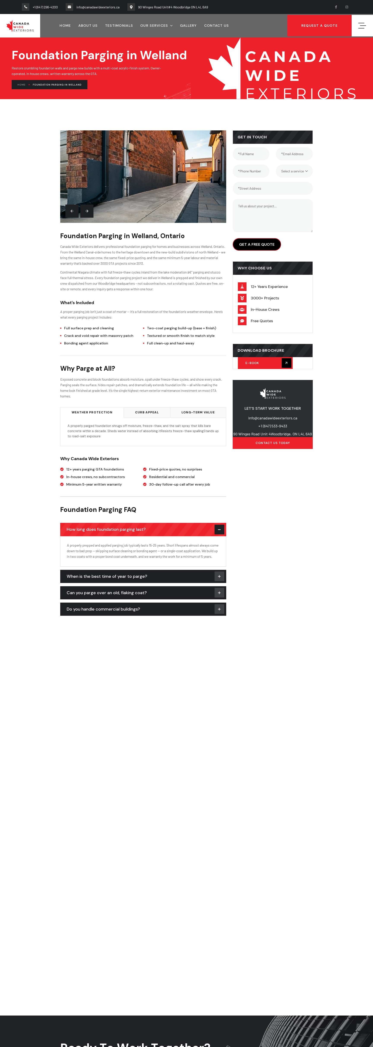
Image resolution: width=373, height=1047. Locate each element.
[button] (72, 211)
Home (21, 84)
